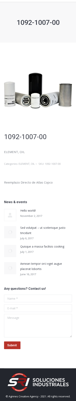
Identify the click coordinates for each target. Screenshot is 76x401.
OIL (33, 164)
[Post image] (10, 215)
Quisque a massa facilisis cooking (42, 246)
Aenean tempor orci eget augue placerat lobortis (41, 266)
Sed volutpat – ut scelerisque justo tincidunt (42, 230)
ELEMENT (24, 164)
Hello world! (28, 210)
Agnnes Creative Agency (24, 396)
